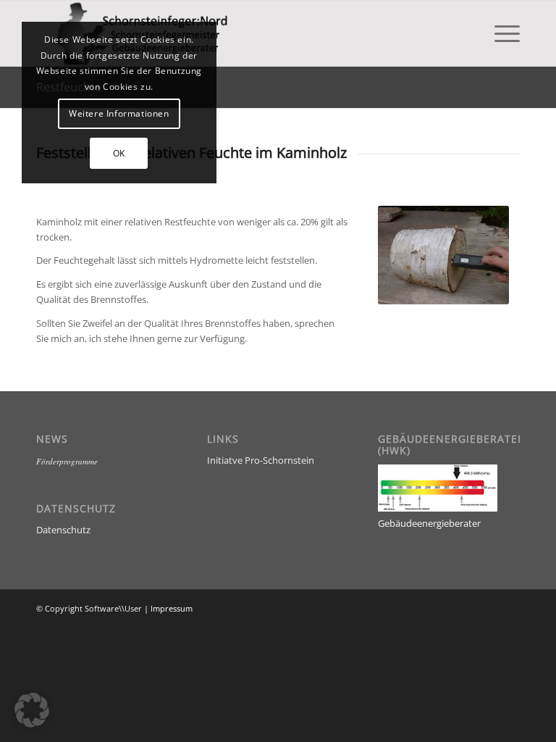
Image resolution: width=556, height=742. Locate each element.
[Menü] (500, 33)
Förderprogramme (67, 461)
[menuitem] (500, 33)
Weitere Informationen (119, 113)
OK (119, 153)
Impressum (172, 608)
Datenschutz (63, 529)
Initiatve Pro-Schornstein (260, 460)
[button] (32, 710)
